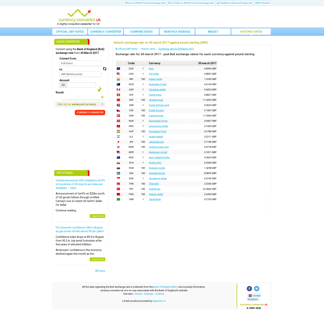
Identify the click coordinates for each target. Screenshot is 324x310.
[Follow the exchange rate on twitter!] (256, 288)
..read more (97, 216)
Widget (213, 31)
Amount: (64, 80)
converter (105, 31)
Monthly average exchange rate (177, 32)
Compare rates (141, 31)
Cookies (159, 293)
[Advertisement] (189, 16)
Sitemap (148, 293)
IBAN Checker (262, 3)
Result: (60, 92)
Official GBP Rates (70, 31)
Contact (138, 293)
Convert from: (68, 58)
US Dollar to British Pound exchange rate (192, 3)
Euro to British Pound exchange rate (146, 3)
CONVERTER (90, 112)
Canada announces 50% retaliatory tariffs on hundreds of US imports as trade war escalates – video (80, 184)
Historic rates (251, 31)
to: (61, 69)
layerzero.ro (159, 300)
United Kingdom (254, 297)
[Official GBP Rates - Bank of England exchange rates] (79, 15)
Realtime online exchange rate (236, 3)
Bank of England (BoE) (165, 286)
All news (100, 270)
